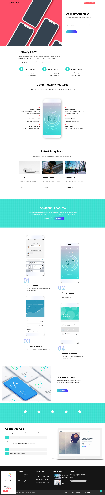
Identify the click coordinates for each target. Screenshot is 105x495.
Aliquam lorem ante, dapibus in (17, 449)
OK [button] (5, 490)
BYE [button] (10, 490)
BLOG (66, 492)
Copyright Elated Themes (27, 475)
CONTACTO (79, 2)
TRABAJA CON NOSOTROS (76, 492)
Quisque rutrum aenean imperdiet (17, 453)
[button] (26, 437)
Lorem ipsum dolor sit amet (16, 437)
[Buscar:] (78, 481)
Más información (8, 488)
